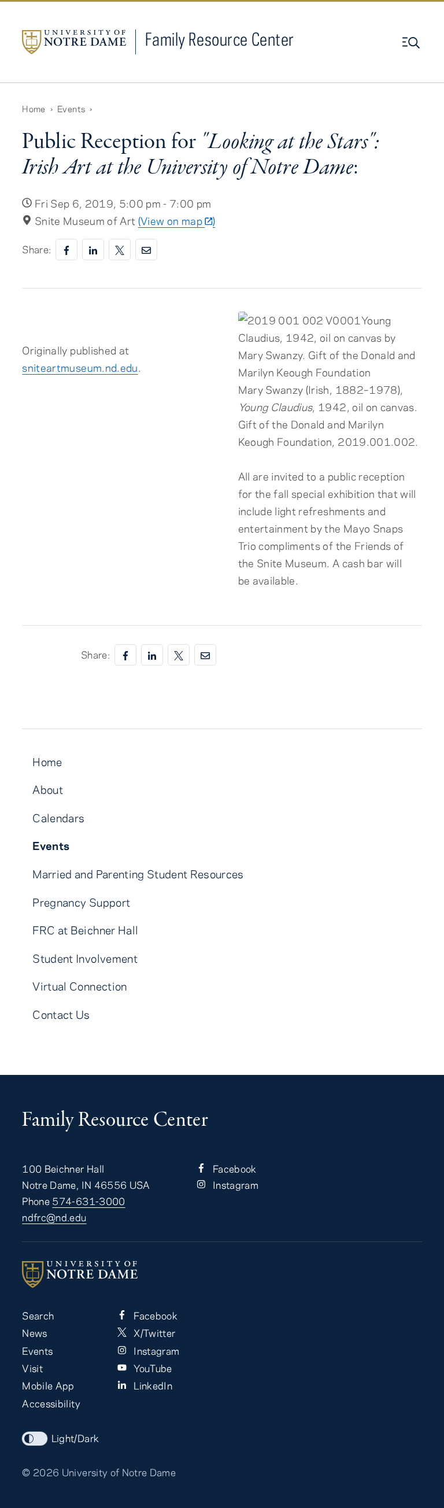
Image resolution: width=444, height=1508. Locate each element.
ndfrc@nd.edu (54, 1217)
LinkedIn (151, 1385)
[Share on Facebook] (66, 249)
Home (33, 108)
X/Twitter (153, 1332)
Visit (32, 1368)
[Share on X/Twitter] (120, 249)
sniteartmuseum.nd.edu (80, 368)
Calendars (58, 818)
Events (71, 108)
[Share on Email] (146, 249)
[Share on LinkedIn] (93, 249)
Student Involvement (85, 958)
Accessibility (51, 1403)
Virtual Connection (79, 986)
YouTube (151, 1368)
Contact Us (61, 1014)
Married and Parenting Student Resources (137, 874)
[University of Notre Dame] (221, 1274)
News (34, 1332)
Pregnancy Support (81, 902)
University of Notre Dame (119, 1472)
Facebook (233, 1168)
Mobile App (48, 1385)
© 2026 (40, 1472)
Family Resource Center (219, 39)
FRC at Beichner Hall (85, 930)
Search (38, 1315)
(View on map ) (177, 221)
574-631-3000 (88, 1201)
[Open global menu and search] (412, 42)
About (47, 789)
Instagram (234, 1184)
